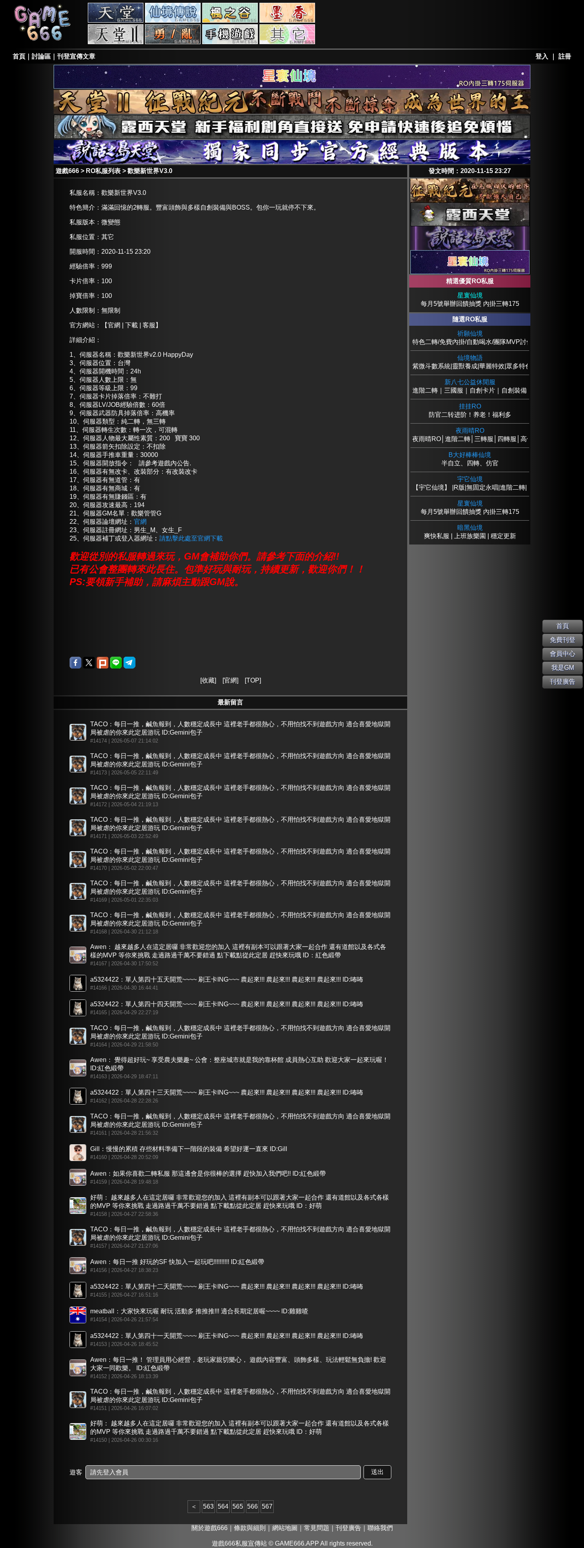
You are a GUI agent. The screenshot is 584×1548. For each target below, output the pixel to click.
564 (223, 1506)
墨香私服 (287, 13)
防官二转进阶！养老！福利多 (470, 410)
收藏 (208, 680)
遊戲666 (67, 170)
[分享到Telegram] (129, 663)
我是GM (562, 667)
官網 (140, 521)
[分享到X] (89, 663)
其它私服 (287, 34)
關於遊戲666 (209, 1528)
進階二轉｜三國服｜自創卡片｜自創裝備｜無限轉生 (470, 386)
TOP (252, 680)
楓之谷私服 (230, 13)
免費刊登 (562, 639)
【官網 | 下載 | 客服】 (131, 325)
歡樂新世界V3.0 (150, 170)
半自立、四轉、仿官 (470, 459)
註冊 (565, 56)
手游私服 (230, 34)
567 (267, 1506)
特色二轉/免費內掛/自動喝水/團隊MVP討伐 (470, 337)
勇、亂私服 (173, 34)
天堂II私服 (115, 34)
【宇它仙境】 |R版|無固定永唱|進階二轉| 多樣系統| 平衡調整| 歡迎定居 (470, 483)
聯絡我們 (380, 1528)
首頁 (19, 56)
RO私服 (173, 13)
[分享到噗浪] (102, 663)
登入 (542, 56)
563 (208, 1506)
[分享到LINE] (116, 663)
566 (252, 1506)
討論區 (41, 56)
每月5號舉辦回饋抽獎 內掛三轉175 (470, 299)
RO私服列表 (103, 170)
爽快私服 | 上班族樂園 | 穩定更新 (470, 531)
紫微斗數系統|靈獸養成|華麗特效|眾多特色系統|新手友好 (470, 361)
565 (237, 1506)
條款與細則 (250, 1528)
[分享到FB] (75, 663)
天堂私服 (115, 13)
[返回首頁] (42, 40)
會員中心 (562, 653)
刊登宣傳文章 (76, 56)
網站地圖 (285, 1528)
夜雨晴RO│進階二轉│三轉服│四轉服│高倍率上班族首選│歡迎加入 (470, 434)
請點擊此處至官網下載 (191, 538)
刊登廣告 (348, 1528)
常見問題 (316, 1528)
